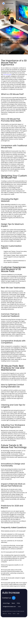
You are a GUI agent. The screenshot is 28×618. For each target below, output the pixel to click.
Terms (14, 613)
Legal (18, 613)
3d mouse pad (7, 74)
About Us (5, 613)
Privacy (9, 613)
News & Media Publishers (9, 35)
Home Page (6, 603)
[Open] (24, 3)
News (13, 603)
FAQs (18, 603)
